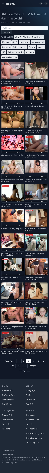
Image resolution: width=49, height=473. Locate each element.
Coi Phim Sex (31, 429)
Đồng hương (37, 37)
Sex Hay (30, 386)
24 (13, 366)
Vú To (28, 395)
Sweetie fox (24, 42)
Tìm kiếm (6, 32)
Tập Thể (29, 404)
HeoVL (10, 3)
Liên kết (30, 411)
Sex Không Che (32, 442)
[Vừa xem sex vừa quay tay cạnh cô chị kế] (36, 192)
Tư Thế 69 (30, 399)
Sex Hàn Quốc (8, 399)
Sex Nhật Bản (7, 390)
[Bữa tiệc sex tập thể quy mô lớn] (12, 142)
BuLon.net (30, 415)
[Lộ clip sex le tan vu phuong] (36, 93)
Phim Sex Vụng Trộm (35, 433)
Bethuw (32, 47)
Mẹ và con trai (38, 42)
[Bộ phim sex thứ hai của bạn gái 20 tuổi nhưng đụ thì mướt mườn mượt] (12, 93)
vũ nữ (14, 42)
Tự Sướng (6, 429)
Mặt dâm (6, 42)
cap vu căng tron (9, 57)
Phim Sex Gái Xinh (34, 438)
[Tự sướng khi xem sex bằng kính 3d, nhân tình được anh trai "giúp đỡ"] (36, 166)
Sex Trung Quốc (8, 395)
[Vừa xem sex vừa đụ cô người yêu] (12, 215)
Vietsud (41, 47)
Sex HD (29, 424)
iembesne (6, 47)
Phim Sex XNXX (32, 419)
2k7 (3, 52)
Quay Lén (6, 424)
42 (24, 366)
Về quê (18, 37)
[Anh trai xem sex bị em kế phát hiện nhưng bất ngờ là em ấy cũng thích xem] (12, 240)
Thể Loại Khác (8, 411)
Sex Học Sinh (7, 419)
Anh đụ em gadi (20, 47)
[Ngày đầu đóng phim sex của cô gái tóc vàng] (12, 167)
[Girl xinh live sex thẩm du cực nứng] (12, 264)
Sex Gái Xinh (7, 415)
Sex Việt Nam (7, 404)
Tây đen (26, 37)
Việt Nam (30, 52)
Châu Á (5, 386)
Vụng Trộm (31, 390)
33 (18, 366)
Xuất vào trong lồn (16, 52)
